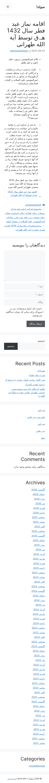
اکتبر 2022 (39, 692)
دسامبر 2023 (38, 628)
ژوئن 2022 (39, 711)
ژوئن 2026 (39, 499)
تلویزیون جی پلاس (36, 417)
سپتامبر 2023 (38, 641)
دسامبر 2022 (38, 683)
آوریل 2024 (39, 609)
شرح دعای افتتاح (37, 375)
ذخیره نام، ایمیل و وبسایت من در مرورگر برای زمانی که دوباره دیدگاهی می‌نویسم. (24, 312)
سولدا (40, 7)
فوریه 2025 (39, 563)
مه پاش (41, 410)
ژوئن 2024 (39, 600)
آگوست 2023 (38, 646)
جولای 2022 (39, 706)
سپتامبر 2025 (38, 531)
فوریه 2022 (39, 729)
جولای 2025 (39, 540)
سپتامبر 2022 (38, 697)
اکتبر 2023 (39, 637)
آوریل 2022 (39, 720)
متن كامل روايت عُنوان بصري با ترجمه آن (25, 380)
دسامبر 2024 (38, 572)
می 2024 (40, 605)
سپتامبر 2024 (38, 586)
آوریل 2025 (39, 554)
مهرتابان (41, 370)
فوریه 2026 (39, 508)
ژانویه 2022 (39, 734)
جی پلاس (40, 431)
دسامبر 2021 (38, 738)
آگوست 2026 (38, 489)
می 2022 (40, 715)
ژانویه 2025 (39, 568)
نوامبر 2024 (39, 577)
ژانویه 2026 (39, 512)
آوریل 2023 (39, 664)
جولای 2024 (39, 595)
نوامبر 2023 (39, 632)
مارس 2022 (39, 724)
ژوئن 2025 (39, 545)
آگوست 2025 (38, 535)
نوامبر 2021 (39, 743)
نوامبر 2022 (39, 687)
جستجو (41, 341)
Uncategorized (33, 205)
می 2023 (40, 660)
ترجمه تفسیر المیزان (35, 384)
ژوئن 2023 (39, 655)
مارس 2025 (39, 558)
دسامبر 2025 (38, 517)
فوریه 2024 (39, 618)
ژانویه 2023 (39, 678)
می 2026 (40, 503)
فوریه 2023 (39, 674)
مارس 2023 (39, 669)
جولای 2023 (39, 651)
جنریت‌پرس (12, 778)
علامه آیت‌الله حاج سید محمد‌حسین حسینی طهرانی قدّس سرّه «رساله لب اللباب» (26, 392)
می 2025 (40, 549)
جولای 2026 (39, 494)
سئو (43, 438)
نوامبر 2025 (39, 522)
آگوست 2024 (38, 591)
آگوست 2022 (38, 701)
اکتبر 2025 (39, 526)
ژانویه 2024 (39, 623)
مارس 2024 (39, 614)
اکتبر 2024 (39, 582)
